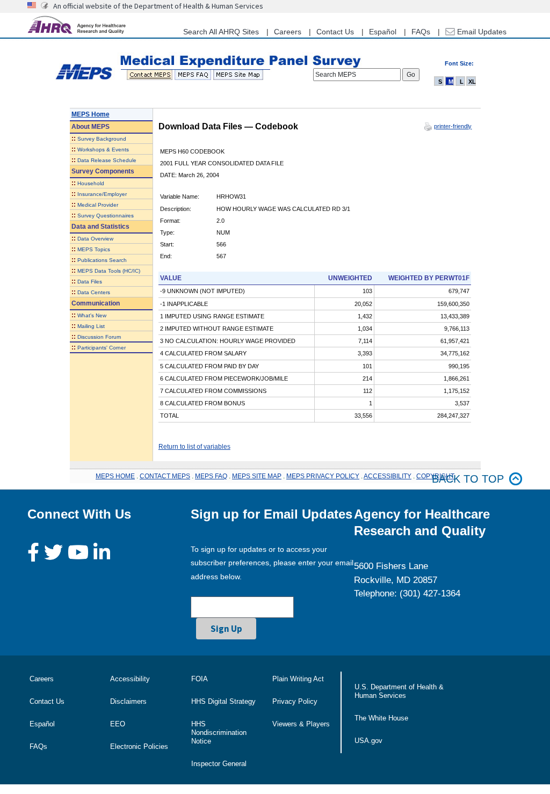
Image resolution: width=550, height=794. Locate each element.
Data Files (89, 282)
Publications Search (102, 260)
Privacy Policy (294, 701)
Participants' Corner (101, 348)
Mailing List (91, 326)
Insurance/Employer (102, 194)
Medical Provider (97, 205)
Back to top (468, 479)
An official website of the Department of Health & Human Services (158, 6)
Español (382, 31)
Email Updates (480, 31)
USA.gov (368, 741)
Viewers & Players (301, 724)
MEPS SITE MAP (256, 476)
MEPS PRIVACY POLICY (322, 476)
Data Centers (93, 292)
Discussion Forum (99, 337)
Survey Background (101, 139)
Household (90, 183)
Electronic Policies (139, 746)
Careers (287, 31)
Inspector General (219, 764)
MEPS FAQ (211, 476)
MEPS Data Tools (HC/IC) (108, 271)
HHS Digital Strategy (223, 701)
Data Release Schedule (106, 160)
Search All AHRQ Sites (221, 31)
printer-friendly (453, 126)
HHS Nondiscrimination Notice (219, 732)
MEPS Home (90, 114)
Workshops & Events (103, 149)
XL (472, 81)
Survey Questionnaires (105, 215)
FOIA (199, 679)
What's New (91, 315)
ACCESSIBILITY (387, 476)
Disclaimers (128, 701)
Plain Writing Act (298, 679)
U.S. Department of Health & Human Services (399, 691)
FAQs (420, 31)
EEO (117, 724)
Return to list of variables (194, 446)
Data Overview (95, 239)
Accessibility (130, 679)
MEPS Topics (93, 249)
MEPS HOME (115, 476)
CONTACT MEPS (165, 476)
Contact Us (335, 31)
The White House (381, 718)
